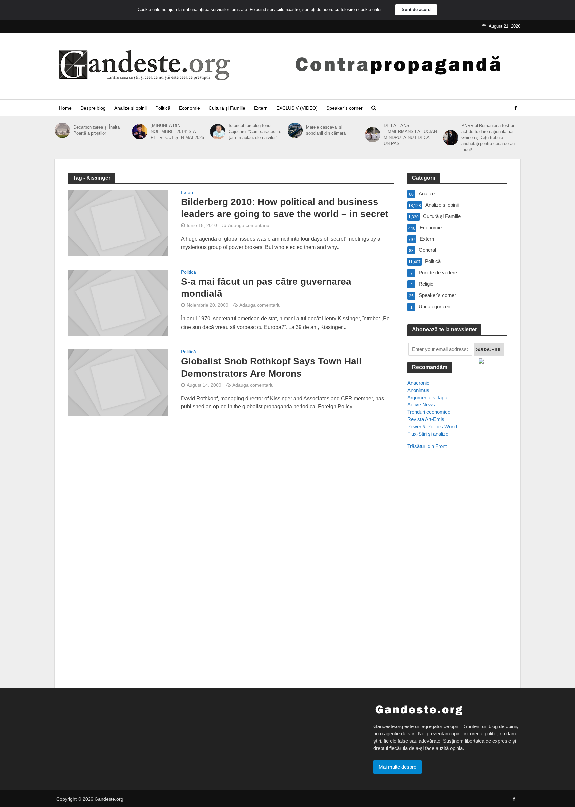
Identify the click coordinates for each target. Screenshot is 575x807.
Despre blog (93, 108)
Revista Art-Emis (425, 419)
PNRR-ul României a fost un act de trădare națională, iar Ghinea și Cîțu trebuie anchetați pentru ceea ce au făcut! (488, 137)
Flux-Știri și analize (427, 434)
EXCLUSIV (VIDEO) (297, 108)
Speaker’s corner (344, 108)
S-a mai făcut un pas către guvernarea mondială (266, 287)
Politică (162, 108)
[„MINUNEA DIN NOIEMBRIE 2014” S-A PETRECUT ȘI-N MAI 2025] (139, 131)
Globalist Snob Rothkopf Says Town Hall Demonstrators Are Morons (271, 367)
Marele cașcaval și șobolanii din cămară (326, 130)
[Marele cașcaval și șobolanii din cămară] (295, 130)
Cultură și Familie (227, 108)
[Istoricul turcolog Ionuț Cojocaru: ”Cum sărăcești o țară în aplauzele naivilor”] (217, 131)
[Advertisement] (457, 576)
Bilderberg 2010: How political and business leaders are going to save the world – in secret (284, 208)
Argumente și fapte (427, 397)
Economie (189, 108)
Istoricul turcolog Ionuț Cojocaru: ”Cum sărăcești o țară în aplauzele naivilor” (255, 131)
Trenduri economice (428, 412)
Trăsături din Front (427, 446)
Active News (421, 404)
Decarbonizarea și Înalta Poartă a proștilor (96, 130)
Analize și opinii (130, 108)
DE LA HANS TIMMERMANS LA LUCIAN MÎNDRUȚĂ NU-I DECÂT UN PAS (410, 134)
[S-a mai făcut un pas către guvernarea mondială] (118, 302)
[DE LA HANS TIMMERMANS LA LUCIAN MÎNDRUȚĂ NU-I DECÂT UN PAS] (372, 134)
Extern (261, 108)
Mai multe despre (397, 767)
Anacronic (418, 383)
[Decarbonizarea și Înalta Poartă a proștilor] (62, 130)
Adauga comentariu (248, 225)
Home (65, 108)
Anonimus (418, 390)
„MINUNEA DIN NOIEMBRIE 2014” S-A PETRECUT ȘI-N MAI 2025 (177, 131)
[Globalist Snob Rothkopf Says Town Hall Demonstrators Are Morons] (118, 382)
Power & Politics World (432, 426)
